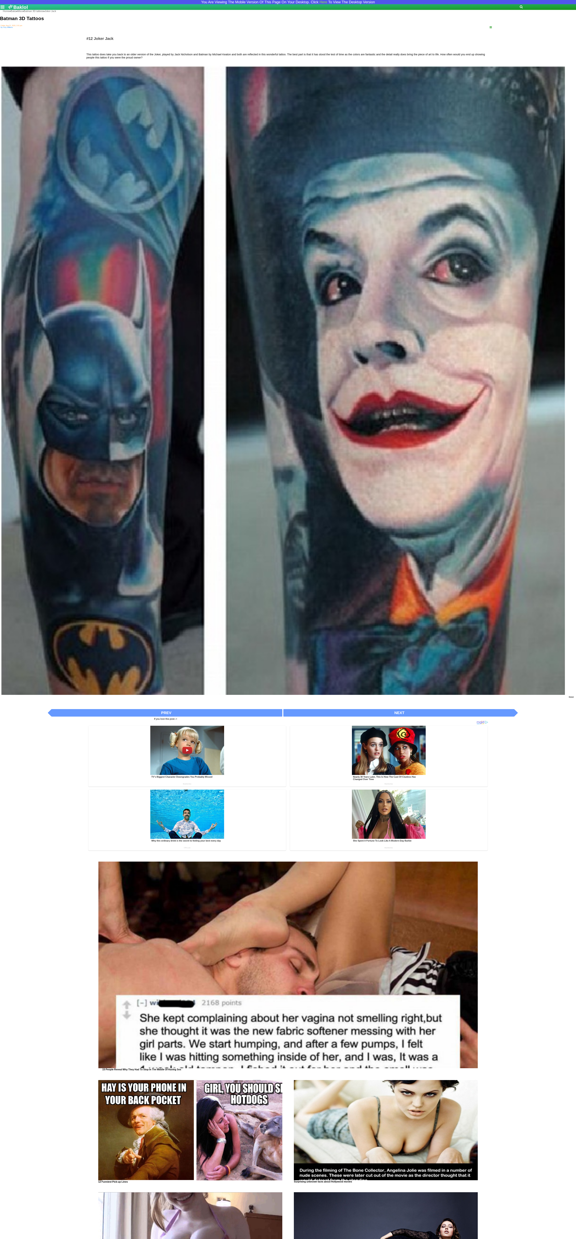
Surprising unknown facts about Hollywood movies (323, 1181)
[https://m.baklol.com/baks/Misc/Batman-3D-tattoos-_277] (491, 27)
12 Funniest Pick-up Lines (113, 1182)
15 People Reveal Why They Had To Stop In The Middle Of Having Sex (141, 1069)
